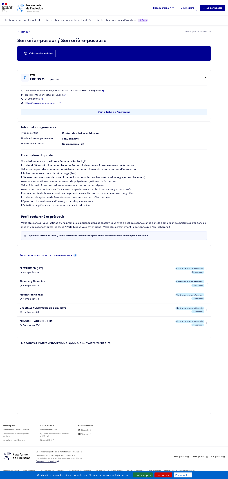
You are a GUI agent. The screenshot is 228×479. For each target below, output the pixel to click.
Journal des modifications (13, 440)
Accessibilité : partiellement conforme (19, 470)
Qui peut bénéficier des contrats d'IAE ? (54, 435)
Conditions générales (135, 470)
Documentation (47, 429)
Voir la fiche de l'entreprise (114, 112)
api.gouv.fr (217, 456)
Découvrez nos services (46, 461)
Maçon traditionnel (31, 294)
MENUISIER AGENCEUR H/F (36, 321)
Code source (45, 470)
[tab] (48, 255)
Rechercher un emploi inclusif (22, 20)
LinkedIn (85, 430)
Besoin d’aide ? (162, 8)
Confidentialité (154, 470)
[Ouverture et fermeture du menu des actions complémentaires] (202, 53)
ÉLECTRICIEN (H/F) (31, 268)
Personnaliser (183, 475)
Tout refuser (163, 475)
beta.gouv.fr (180, 456)
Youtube (85, 434)
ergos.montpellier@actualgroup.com (44, 94)
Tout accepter (142, 475)
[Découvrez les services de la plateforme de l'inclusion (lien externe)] (17, 455)
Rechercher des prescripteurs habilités (68, 20)
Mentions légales (115, 470)
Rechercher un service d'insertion (122, 20)
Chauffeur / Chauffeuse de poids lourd (43, 308)
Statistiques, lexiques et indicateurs (179, 470)
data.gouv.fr (198, 456)
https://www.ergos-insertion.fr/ (41, 103)
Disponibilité (46, 440)
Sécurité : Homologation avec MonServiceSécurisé (79, 470)
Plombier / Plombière (32, 281)
